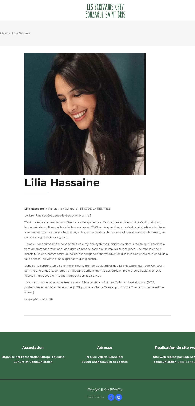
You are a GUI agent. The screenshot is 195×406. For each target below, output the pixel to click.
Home (3, 33)
